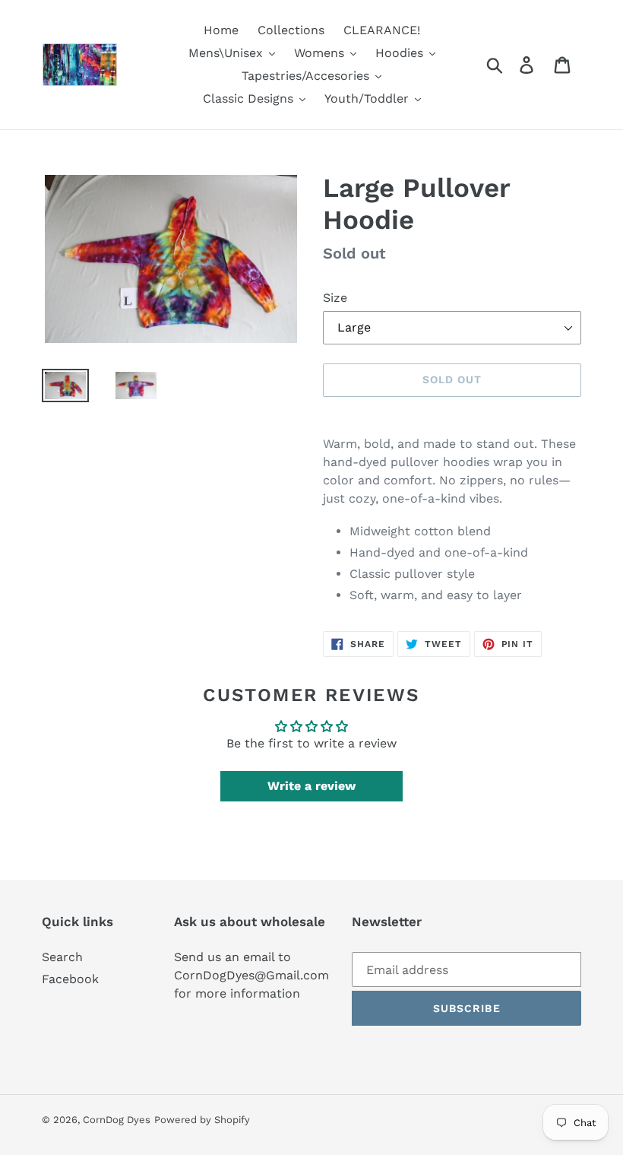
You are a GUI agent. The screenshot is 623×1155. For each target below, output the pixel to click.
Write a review (311, 786)
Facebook (70, 979)
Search (62, 957)
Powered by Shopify (202, 1119)
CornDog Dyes (116, 1119)
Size (335, 297)
